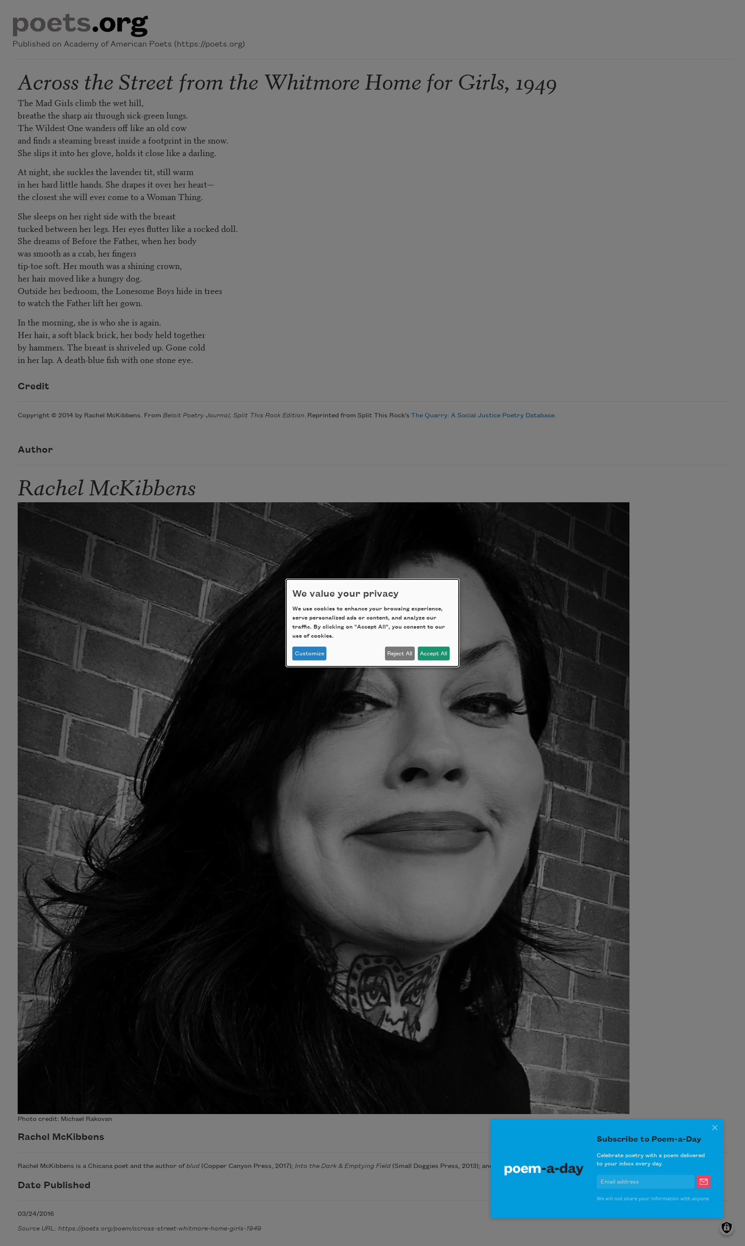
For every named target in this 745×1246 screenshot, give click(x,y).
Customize (309, 654)
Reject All (399, 654)
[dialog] (372, 623)
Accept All (433, 654)
